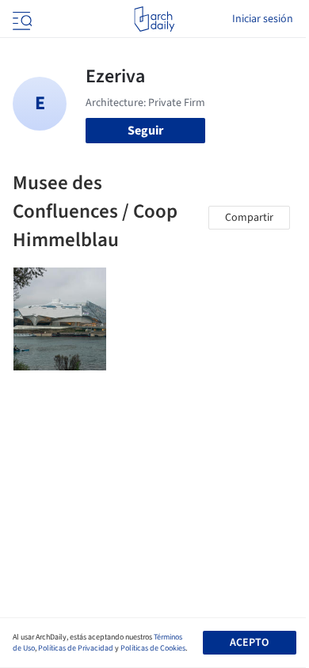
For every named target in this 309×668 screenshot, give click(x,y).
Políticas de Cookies (152, 648)
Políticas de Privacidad (75, 648)
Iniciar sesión (262, 19)
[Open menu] (21, 19)
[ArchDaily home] (154, 19)
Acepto (249, 643)
